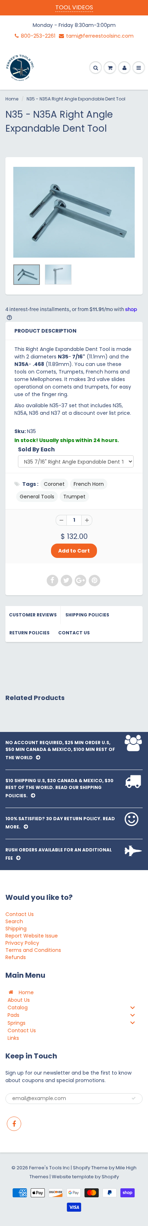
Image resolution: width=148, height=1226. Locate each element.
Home (11, 99)
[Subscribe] (133, 1098)
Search (14, 921)
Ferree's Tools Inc (49, 1167)
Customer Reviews (33, 615)
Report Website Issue (31, 935)
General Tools (37, 496)
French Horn (89, 484)
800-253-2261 (38, 35)
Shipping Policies (87, 615)
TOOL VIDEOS (74, 7)
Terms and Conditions (33, 950)
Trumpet (74, 496)
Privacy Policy (22, 942)
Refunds (15, 957)
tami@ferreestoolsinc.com (100, 35)
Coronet (54, 484)
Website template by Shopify (85, 1176)
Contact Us (74, 633)
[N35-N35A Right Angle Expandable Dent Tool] (74, 212)
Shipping (16, 928)
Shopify (81, 1167)
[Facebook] (14, 1124)
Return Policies (29, 633)
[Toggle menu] (132, 1007)
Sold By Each (36, 449)
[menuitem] (74, 992)
